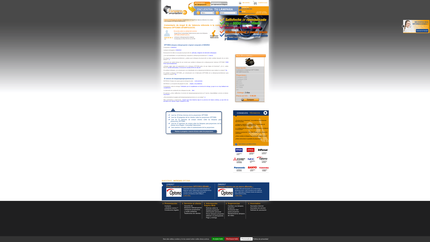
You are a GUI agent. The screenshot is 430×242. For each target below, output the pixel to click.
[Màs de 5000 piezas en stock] (239, 23)
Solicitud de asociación (258, 210)
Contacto (168, 206)
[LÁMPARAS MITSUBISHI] (251, 156)
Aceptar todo (218, 239)
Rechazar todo (232, 239)
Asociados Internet (256, 206)
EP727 (239, 81)
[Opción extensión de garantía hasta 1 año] (243, 31)
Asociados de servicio (258, 208)
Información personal (213, 212)
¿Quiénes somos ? (171, 208)
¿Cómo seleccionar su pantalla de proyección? (248, 138)
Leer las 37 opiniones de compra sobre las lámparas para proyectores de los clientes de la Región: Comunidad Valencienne (196, 124)
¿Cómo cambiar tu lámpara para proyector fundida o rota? (251, 136)
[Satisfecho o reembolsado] (244, 18)
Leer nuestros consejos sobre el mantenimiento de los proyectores (192, 127)
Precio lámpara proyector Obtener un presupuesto (215, 215)
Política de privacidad (260, 239)
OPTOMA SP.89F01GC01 (181, 35)
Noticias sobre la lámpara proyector (212, 209)
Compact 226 (241, 77)
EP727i (239, 83)
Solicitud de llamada (422, 30)
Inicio (166, 20)
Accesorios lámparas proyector (233, 211)
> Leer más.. (187, 195)
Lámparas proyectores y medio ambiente (192, 210)
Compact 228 (241, 79)
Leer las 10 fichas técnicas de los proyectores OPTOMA (189, 115)
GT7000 (239, 87)
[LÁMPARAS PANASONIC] (251, 165)
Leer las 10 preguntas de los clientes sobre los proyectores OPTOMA (193, 117)
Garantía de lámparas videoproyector (193, 207)
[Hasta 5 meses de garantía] (240, 27)
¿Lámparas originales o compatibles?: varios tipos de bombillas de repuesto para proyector (250, 125)
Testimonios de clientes (175, 20)
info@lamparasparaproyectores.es (247, 13)
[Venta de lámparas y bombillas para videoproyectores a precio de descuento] (175, 14)
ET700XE (240, 85)
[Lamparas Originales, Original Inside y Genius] (243, 37)
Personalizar (246, 239)
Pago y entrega (211, 217)
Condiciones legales (172, 210)
